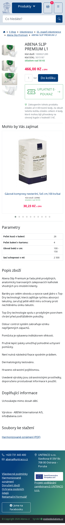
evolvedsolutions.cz (53, 518)
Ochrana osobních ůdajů (13, 491)
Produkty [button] (24, 6)
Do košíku (48, 78)
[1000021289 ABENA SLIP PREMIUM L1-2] (9, 66)
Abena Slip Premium (17, 35)
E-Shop (12, 31)
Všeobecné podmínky (15, 474)
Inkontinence (26, 31)
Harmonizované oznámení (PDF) (21, 437)
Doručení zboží (11, 485)
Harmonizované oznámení (11, 479)
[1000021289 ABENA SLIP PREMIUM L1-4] (9, 90)
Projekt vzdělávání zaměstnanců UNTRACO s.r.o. (48, 486)
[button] (58, 8)
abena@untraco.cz (17, 459)
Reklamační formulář (14, 496)
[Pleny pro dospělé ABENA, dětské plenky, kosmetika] (6, 8)
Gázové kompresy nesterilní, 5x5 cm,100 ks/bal (32, 194)
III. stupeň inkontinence (49, 31)
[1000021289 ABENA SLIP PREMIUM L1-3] (9, 78)
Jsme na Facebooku (16, 507)
